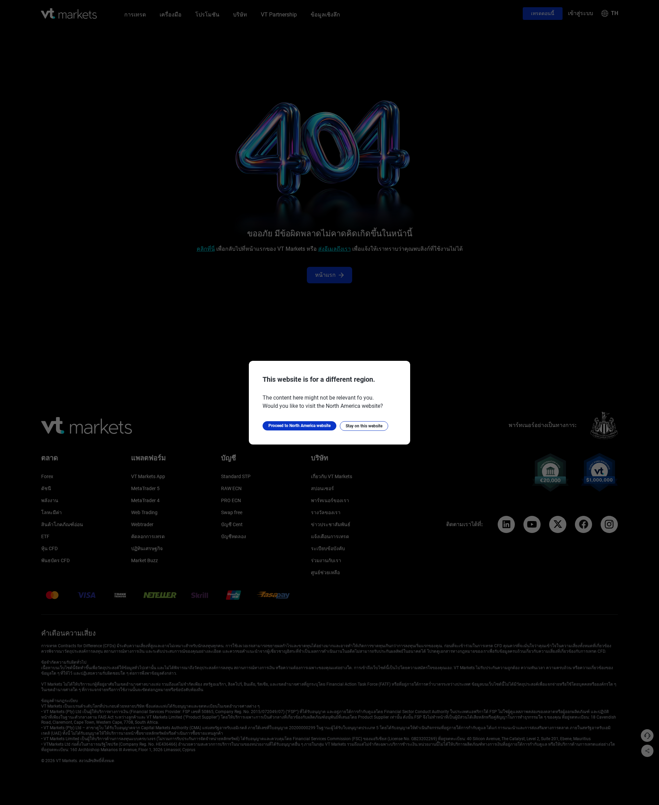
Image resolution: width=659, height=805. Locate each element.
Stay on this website (364, 426)
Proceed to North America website (299, 425)
